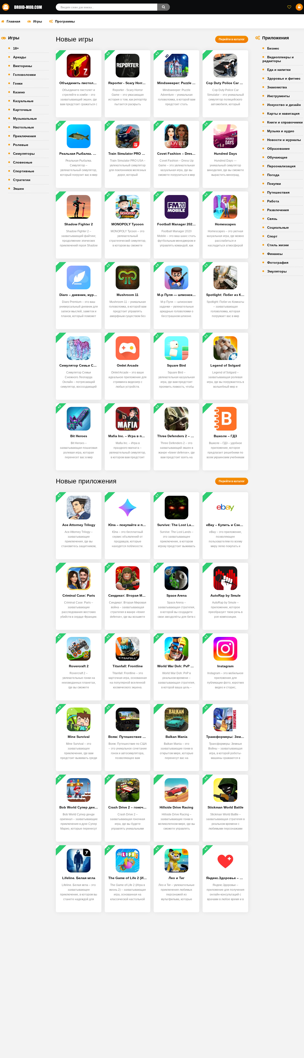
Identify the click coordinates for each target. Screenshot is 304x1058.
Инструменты (278, 96)
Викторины (22, 66)
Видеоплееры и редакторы (278, 59)
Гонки (18, 83)
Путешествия (278, 192)
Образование (278, 148)
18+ (16, 48)
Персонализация (281, 166)
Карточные (22, 110)
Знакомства (277, 87)
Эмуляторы (277, 271)
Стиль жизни (278, 245)
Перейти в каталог (232, 39)
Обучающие (277, 157)
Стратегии (21, 180)
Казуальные (23, 101)
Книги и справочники (285, 122)
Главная (13, 21)
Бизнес (273, 48)
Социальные (278, 227)
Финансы (275, 254)
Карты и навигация (283, 113)
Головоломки (24, 75)
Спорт (272, 236)
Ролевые (20, 145)
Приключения (24, 136)
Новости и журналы (284, 140)
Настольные (23, 127)
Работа (273, 201)
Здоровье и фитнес (283, 78)
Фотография (277, 262)
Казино (19, 92)
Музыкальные (25, 118)
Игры (37, 21)
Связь (272, 219)
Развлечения (278, 210)
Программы (65, 21)
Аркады (19, 57)
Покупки (274, 184)
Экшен (18, 189)
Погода (273, 175)
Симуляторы (24, 153)
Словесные (22, 162)
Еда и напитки (279, 70)
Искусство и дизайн (284, 105)
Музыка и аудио (280, 131)
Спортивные (23, 171)
